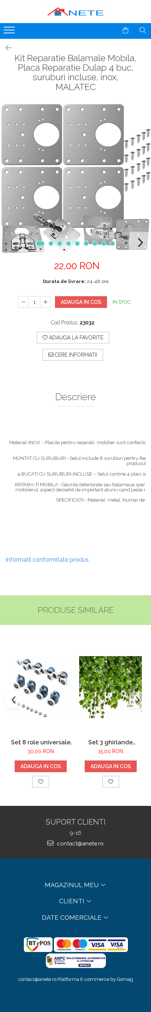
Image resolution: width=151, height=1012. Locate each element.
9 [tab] (112, 243)
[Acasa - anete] (75, 11)
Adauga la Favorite (75, 338)
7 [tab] (94, 243)
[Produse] (10, 32)
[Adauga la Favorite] (40, 782)
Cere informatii (75, 355)
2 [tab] (51, 243)
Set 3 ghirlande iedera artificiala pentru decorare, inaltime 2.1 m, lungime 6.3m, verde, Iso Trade (110, 742)
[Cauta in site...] (143, 30)
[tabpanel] (75, 178)
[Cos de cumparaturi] (125, 30)
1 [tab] (40, 243)
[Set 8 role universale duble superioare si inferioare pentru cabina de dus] (40, 687)
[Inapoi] (5, 48)
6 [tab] (86, 243)
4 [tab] (68, 243)
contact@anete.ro (79, 843)
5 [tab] (77, 243)
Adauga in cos (81, 302)
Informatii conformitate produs (47, 559)
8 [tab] (103, 243)
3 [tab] (59, 243)
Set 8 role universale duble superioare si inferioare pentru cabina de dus (40, 742)
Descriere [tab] (75, 397)
